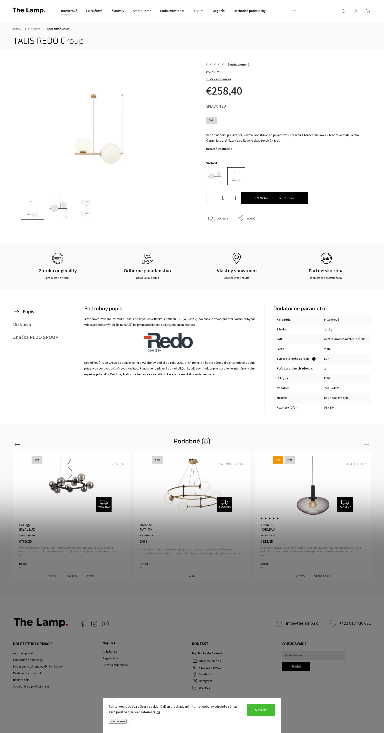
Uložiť (216, 240)
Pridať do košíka (274, 198)
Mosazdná (72, 576)
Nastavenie (117, 721)
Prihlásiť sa (110, 652)
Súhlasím (261, 710)
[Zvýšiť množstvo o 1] (235, 198)
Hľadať (295, 666)
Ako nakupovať (23, 653)
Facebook (83, 623)
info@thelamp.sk (302, 623)
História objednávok (116, 665)
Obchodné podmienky (28, 660)
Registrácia (110, 658)
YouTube (105, 623)
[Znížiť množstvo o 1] (212, 198)
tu (158, 712)
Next (367, 444)
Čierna (53, 576)
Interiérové (331, 320)
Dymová (300, 576)
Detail (23, 564)
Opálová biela (322, 576)
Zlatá (192, 576)
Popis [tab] (28, 311)
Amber (90, 576)
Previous (18, 444)
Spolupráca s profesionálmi (31, 686)
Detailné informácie (219, 149)
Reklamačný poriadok (27, 673)
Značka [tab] (35, 337)
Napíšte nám (21, 680)
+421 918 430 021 (355, 623)
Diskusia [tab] (22, 324)
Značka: (218, 79)
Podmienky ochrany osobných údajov (38, 666)
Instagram (94, 623)
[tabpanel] (192, 516)
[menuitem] (69, 11)
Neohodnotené (238, 64)
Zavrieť (349, 233)
